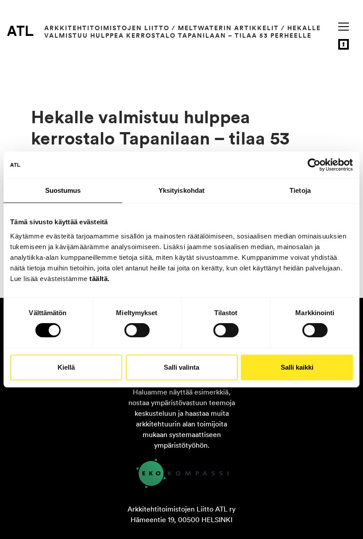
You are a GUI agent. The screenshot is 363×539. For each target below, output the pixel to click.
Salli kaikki (297, 367)
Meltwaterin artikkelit (228, 27)
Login (343, 44)
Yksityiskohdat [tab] (181, 190)
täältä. (99, 278)
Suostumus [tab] (63, 190)
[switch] (137, 330)
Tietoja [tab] (300, 190)
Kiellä (66, 367)
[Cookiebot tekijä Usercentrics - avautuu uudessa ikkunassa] (314, 165)
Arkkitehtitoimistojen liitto (107, 27)
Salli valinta (181, 367)
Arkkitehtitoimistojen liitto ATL (20, 30)
